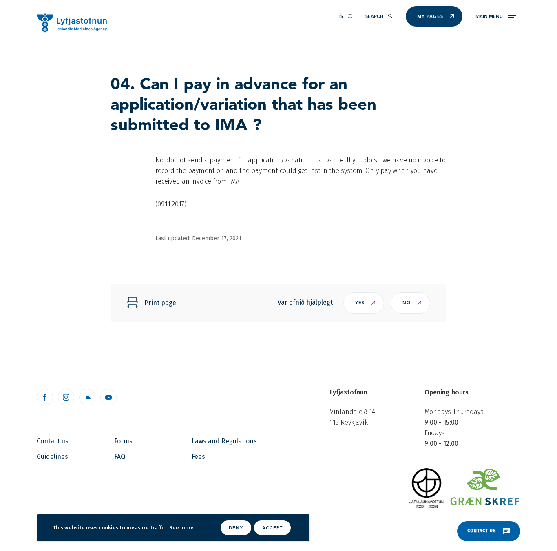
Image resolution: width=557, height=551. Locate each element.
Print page (160, 303)
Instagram (66, 397)
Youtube (108, 397)
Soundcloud (87, 397)
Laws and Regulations (224, 441)
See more (181, 527)
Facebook (45, 397)
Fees (198, 456)
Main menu (489, 16)
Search (374, 16)
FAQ (119, 456)
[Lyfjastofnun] (76, 22)
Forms (123, 441)
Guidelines (52, 456)
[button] (363, 303)
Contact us (53, 441)
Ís (341, 16)
